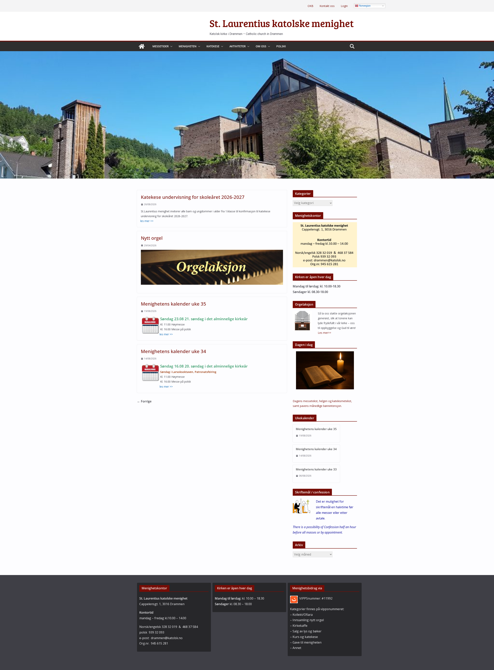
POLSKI (281, 46)
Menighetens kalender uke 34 (173, 351)
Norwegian (364, 5)
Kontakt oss (327, 6)
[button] (171, 46)
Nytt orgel (151, 238)
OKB (310, 6)
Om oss (261, 46)
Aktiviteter (237, 46)
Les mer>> (324, 333)
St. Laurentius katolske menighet (282, 23)
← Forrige (144, 401)
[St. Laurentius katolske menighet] (142, 46)
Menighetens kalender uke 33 (316, 469)
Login (344, 6)
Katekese (212, 46)
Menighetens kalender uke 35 (173, 304)
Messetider (160, 46)
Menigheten (187, 46)
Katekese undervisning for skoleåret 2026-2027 (192, 197)
